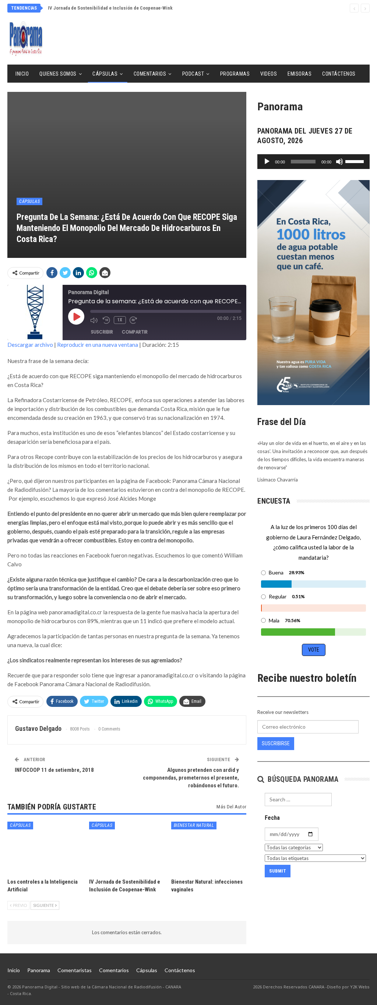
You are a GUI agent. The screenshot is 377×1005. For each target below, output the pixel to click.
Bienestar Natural (194, 825)
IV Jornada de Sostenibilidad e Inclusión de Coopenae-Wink (110, 8)
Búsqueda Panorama (302, 779)
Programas (235, 74)
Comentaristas (74, 970)
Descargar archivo (30, 344)
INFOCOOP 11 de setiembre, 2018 (54, 770)
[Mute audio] (94, 320)
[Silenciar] (339, 161)
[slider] (355, 161)
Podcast (193, 74)
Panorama (38, 970)
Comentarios (150, 74)
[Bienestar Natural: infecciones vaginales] (208, 848)
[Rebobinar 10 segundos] (106, 320)
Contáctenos (339, 74)
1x (119, 319)
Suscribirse (276, 743)
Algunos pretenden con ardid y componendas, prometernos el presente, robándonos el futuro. (191, 778)
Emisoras (299, 74)
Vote (313, 650)
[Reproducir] (267, 161)
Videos (268, 74)
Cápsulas (104, 74)
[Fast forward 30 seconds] (134, 320)
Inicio (22, 74)
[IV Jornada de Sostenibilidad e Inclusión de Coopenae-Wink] (126, 848)
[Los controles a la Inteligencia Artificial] (44, 848)
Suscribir (102, 332)
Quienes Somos (58, 74)
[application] (313, 161)
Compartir (135, 332)
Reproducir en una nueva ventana (97, 344)
